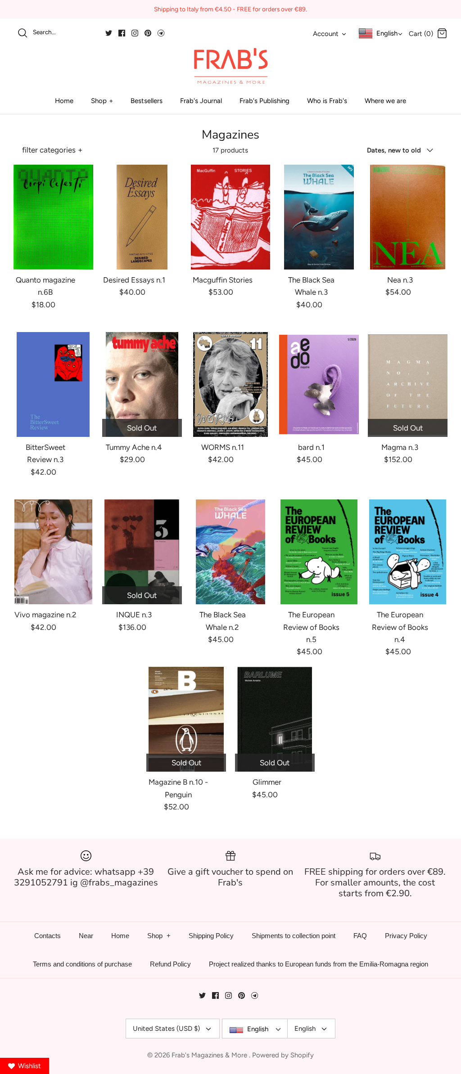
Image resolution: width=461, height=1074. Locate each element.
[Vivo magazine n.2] (53, 551)
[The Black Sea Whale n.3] (319, 217)
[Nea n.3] (407, 217)
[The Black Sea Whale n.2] (231, 551)
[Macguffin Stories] (231, 217)
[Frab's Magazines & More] (230, 66)
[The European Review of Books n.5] (319, 551)
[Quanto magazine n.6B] (53, 217)
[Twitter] (108, 33)
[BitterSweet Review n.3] (53, 384)
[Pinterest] (148, 33)
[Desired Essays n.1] (142, 217)
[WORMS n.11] (231, 384)
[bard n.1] (319, 384)
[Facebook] (121, 33)
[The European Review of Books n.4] (407, 551)
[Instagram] (134, 33)
